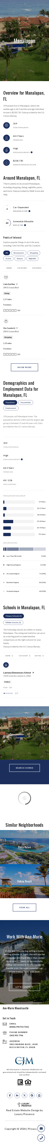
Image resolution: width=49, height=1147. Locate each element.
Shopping (35, 253)
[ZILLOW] (39, 1095)
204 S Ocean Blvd (11, 331)
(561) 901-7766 (16, 1035)
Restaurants (19, 253)
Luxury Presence (24, 1114)
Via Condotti (9, 328)
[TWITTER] (24, 1095)
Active (9, 258)
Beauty (21, 258)
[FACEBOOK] (10, 1095)
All (8, 253)
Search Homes (24, 768)
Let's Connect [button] (24, 987)
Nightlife (33, 258)
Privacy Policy (36, 1128)
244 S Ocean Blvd (11, 287)
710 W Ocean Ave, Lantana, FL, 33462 (17, 676)
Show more (24, 367)
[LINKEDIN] (17, 1095)
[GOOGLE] (32, 1095)
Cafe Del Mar (9, 284)
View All (24, 907)
